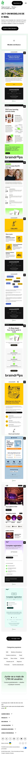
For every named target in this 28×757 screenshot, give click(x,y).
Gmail (20, 655)
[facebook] (2, 738)
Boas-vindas (14, 658)
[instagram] (14, 738)
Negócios (19, 661)
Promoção (6, 664)
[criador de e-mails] (2, 3)
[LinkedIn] (6, 738)
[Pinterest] (25, 738)
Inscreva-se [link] (17, 3)
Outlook (22, 658)
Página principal (5, 7)
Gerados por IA (10, 661)
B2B (7, 652)
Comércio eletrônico (11, 655)
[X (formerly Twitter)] (10, 738)
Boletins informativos (16, 652)
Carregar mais (15, 638)
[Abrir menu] (26, 3)
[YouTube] (21, 738)
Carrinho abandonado (18, 664)
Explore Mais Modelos (10, 28)
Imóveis (6, 658)
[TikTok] (17, 738)
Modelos (14, 7)
